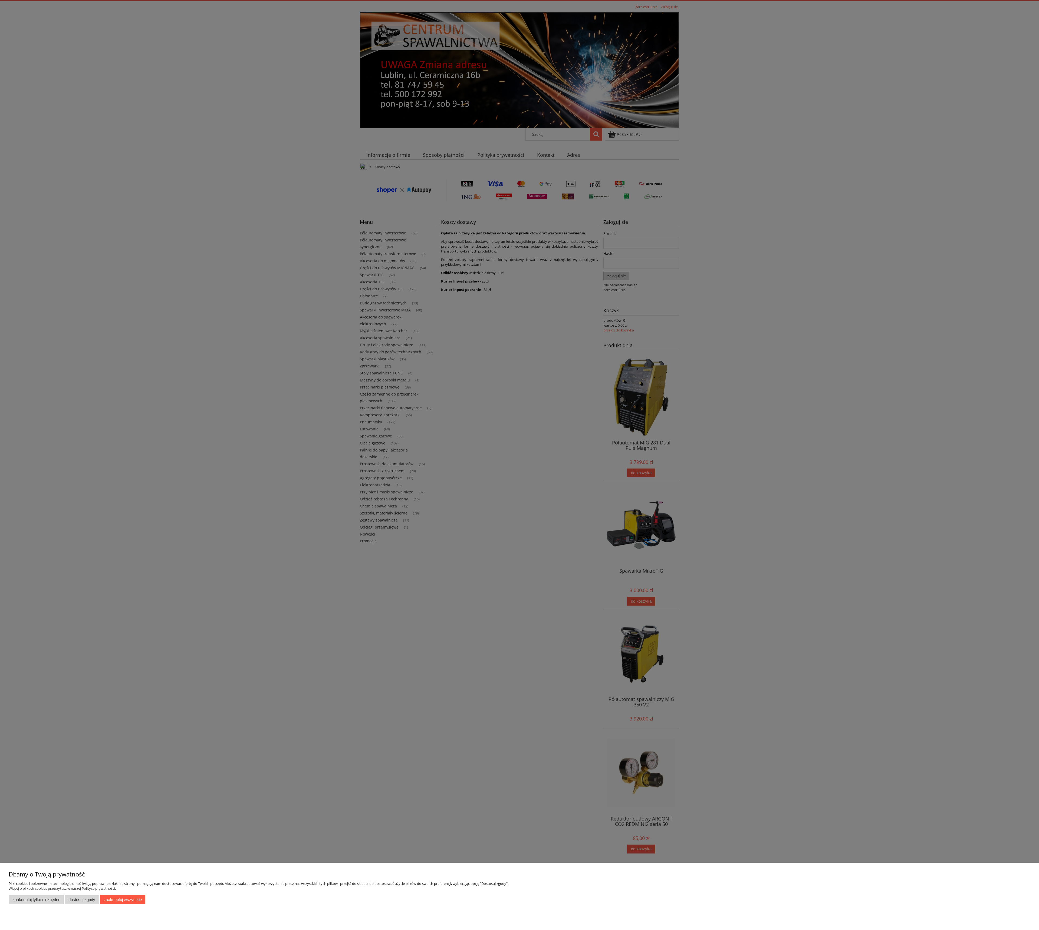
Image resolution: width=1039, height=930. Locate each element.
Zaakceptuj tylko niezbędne (36, 899)
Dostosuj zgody (81, 899)
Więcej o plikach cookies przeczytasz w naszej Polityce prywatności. (62, 888)
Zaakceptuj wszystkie (123, 899)
